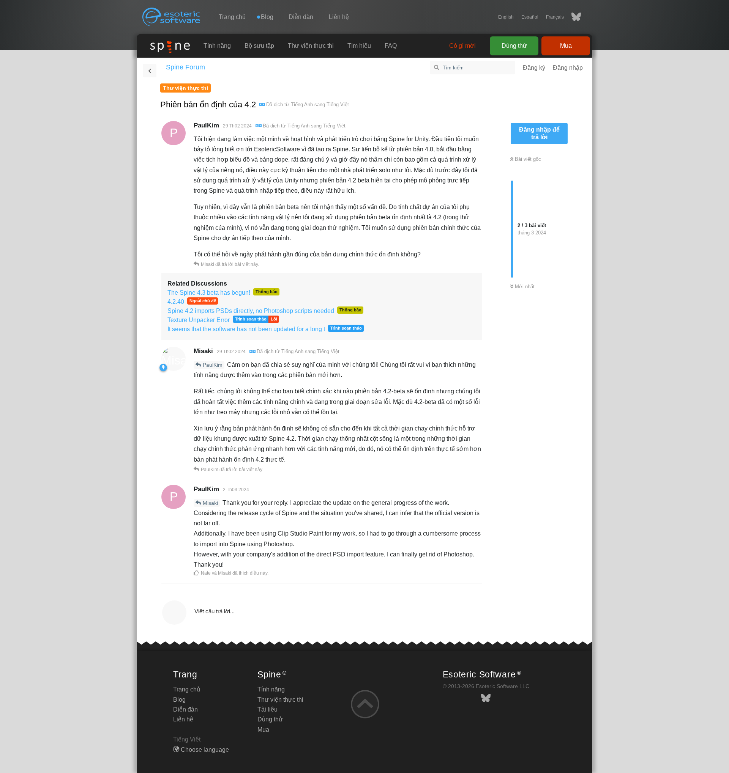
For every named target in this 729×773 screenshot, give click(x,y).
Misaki (210, 503)
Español (529, 17)
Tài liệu (267, 709)
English (506, 17)
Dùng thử (514, 45)
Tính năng (217, 45)
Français (555, 17)
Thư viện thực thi (311, 45)
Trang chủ (232, 17)
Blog (179, 699)
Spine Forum (185, 67)
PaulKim (212, 365)
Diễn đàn (301, 17)
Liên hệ (339, 17)
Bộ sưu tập (259, 45)
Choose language (204, 749)
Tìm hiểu (359, 45)
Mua (566, 45)
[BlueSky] (572, 17)
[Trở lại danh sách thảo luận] (149, 70)
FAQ (391, 45)
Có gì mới (462, 45)
